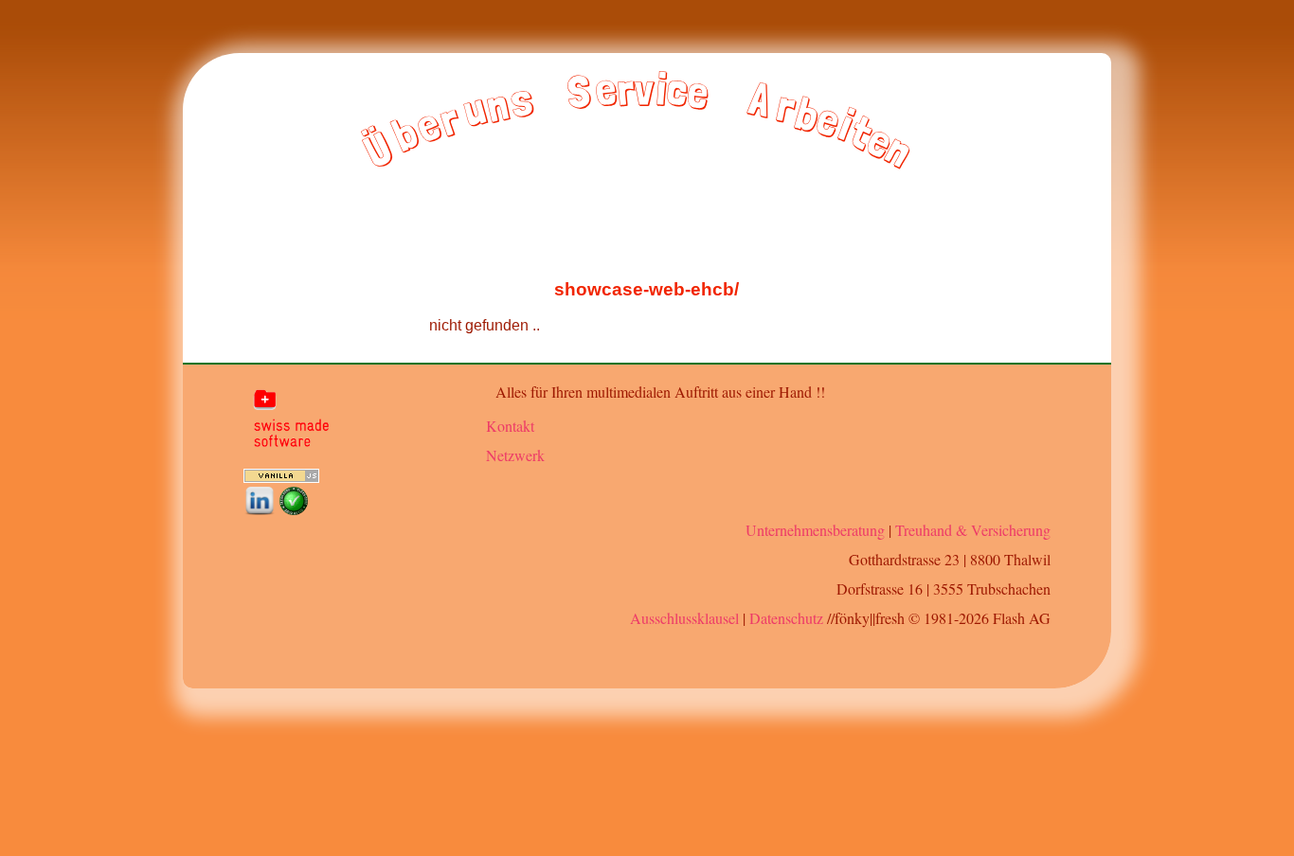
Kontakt (510, 426)
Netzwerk (515, 455)
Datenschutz (786, 618)
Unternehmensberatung (815, 530)
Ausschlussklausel (684, 618)
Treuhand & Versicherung (973, 530)
